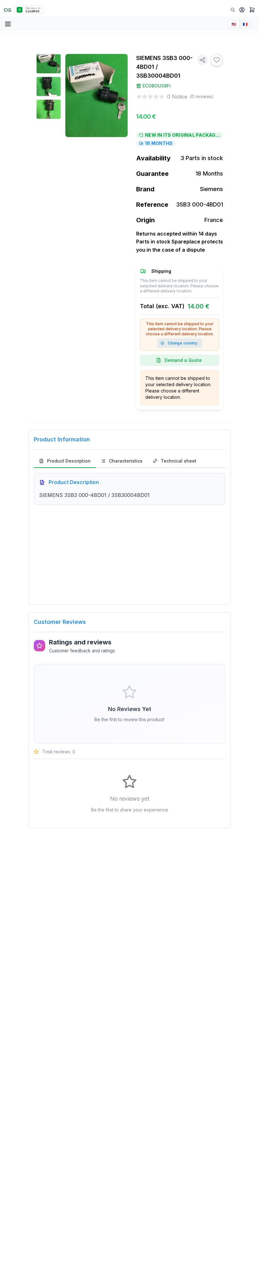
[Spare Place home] (7, 9)
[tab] (65, 461)
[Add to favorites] (216, 60)
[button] (242, 10)
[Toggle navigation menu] (8, 24)
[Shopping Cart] (252, 10)
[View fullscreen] (118, 63)
